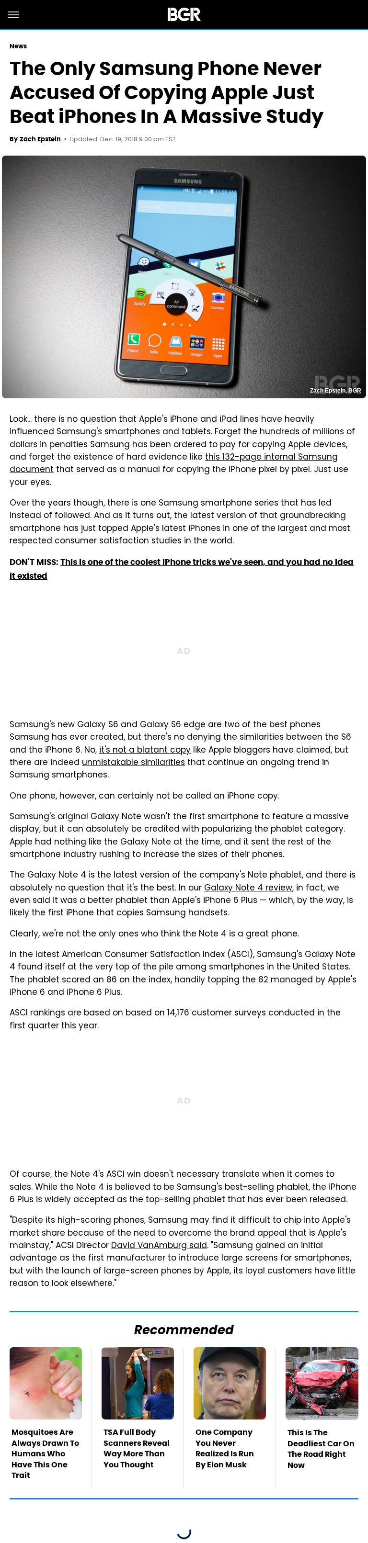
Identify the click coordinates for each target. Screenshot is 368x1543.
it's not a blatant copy (145, 750)
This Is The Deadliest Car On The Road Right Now (321, 1449)
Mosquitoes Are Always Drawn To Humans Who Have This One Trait (45, 1453)
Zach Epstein (40, 139)
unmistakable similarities (133, 763)
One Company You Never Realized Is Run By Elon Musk (225, 1448)
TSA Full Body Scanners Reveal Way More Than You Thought (137, 1448)
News (18, 46)
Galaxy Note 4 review (248, 888)
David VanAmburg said (159, 1246)
